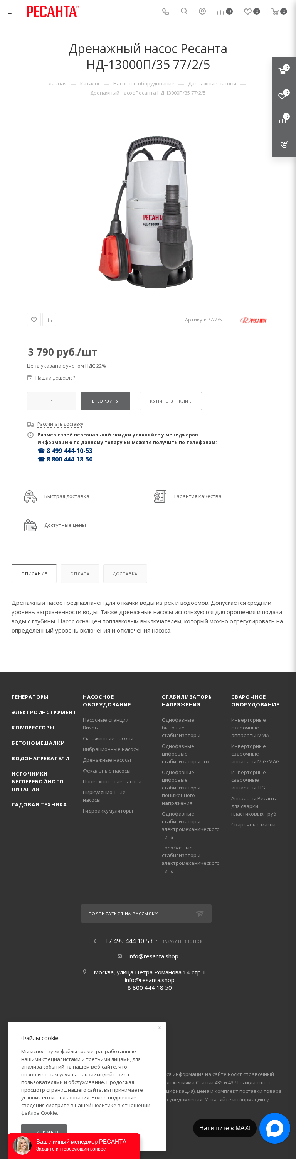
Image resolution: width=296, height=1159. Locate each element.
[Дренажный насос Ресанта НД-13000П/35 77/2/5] (148, 211)
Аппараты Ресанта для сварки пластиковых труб (254, 806)
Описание (34, 573)
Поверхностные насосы (112, 781)
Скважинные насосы (108, 738)
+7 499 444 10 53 (128, 941)
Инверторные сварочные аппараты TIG (248, 780)
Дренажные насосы (107, 759)
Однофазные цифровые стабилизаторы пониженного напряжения (181, 787)
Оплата (80, 573)
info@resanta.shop (153, 956)
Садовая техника (39, 804)
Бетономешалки (38, 742)
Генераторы (30, 696)
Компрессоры (33, 727)
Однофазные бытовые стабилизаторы (181, 727)
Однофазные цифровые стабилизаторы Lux (186, 754)
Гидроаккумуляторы (108, 810)
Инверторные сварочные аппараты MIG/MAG (255, 754)
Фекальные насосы (107, 770)
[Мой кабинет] (202, 12)
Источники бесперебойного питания (38, 781)
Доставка (125, 573)
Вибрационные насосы (111, 749)
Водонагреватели (40, 758)
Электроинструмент (44, 712)
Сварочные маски (253, 824)
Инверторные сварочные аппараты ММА (250, 727)
